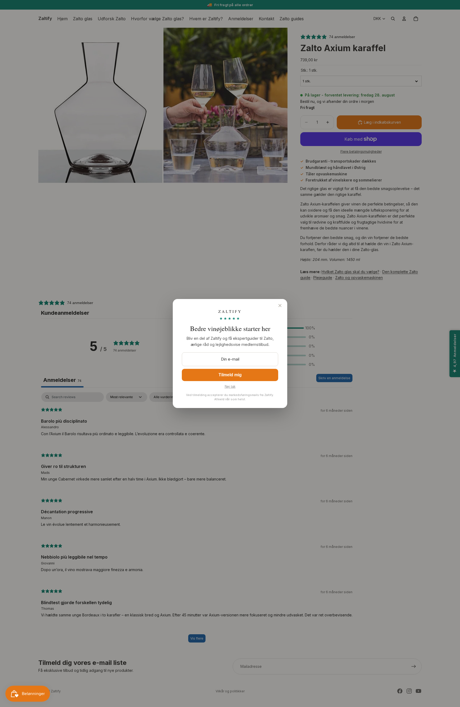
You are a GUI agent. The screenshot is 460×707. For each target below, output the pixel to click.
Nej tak (230, 387)
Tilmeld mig (230, 375)
